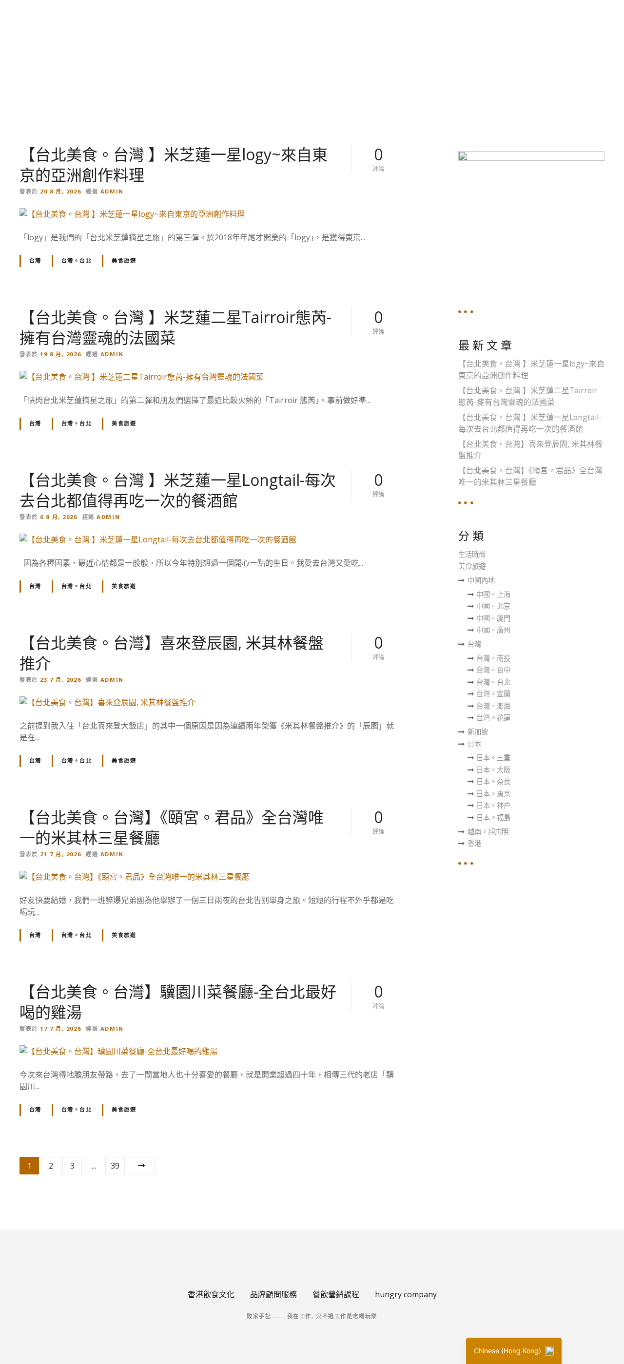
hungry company (406, 1294)
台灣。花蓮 (493, 717)
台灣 (35, 260)
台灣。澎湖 (493, 706)
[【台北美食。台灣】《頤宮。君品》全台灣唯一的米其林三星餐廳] (135, 876)
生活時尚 (472, 554)
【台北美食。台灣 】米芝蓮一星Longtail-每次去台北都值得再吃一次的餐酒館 (178, 490)
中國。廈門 (493, 618)
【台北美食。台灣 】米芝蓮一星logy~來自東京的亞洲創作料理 (174, 164)
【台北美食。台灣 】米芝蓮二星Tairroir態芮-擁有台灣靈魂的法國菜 (176, 327)
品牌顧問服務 (273, 1294)
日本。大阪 (493, 769)
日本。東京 (493, 793)
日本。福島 (493, 817)
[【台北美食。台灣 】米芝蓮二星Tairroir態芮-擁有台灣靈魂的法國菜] (142, 376)
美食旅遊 (124, 260)
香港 (474, 843)
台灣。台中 (493, 669)
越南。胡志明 (488, 831)
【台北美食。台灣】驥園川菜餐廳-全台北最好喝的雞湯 (178, 1001)
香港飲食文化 (211, 1294)
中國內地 (481, 580)
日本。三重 (493, 757)
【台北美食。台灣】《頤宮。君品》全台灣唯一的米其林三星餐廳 (172, 827)
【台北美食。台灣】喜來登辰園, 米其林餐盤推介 (172, 652)
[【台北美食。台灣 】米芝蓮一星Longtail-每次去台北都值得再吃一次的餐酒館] (158, 539)
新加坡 (478, 731)
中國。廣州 (493, 629)
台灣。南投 (493, 658)
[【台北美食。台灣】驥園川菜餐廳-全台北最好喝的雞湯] (118, 1051)
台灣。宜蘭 (493, 693)
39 (115, 1165)
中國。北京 (493, 606)
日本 (474, 744)
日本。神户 (493, 805)
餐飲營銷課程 (335, 1294)
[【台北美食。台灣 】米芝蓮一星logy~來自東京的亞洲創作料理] (132, 214)
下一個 (141, 1165)
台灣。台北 (76, 260)
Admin (112, 191)
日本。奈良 (493, 781)
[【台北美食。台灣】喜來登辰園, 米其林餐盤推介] (107, 702)
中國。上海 (493, 594)
